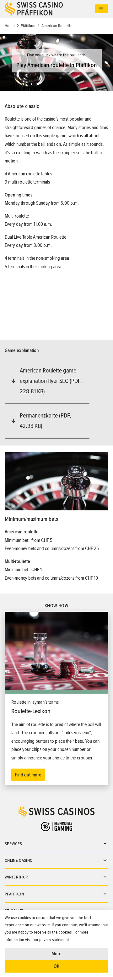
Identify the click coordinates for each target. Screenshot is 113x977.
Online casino (19, 860)
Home (10, 25)
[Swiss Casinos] (50, 9)
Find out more (28, 775)
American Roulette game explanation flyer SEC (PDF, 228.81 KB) (51, 381)
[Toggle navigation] (101, 9)
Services (13, 843)
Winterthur (16, 877)
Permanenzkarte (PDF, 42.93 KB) (45, 421)
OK (56, 966)
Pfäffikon (28, 25)
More (56, 954)
